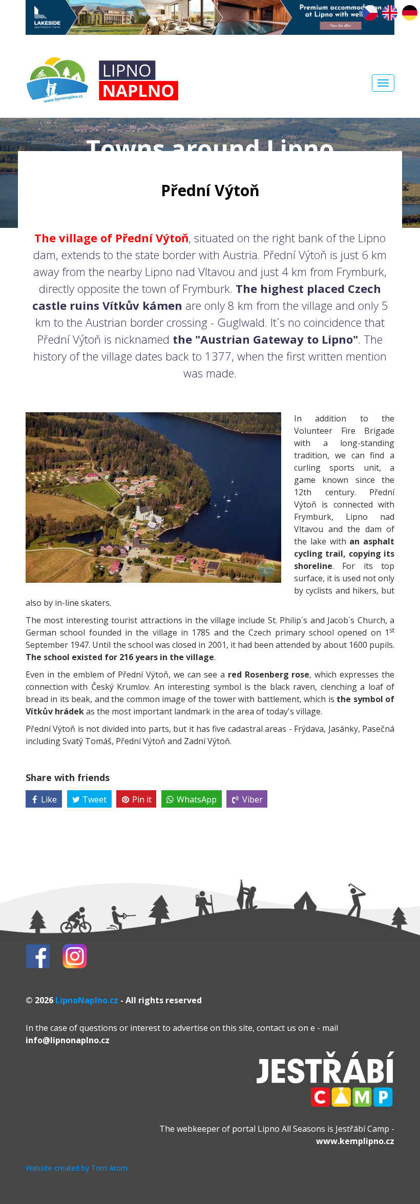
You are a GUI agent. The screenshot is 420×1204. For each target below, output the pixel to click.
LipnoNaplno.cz (86, 1000)
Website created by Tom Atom (77, 1168)
